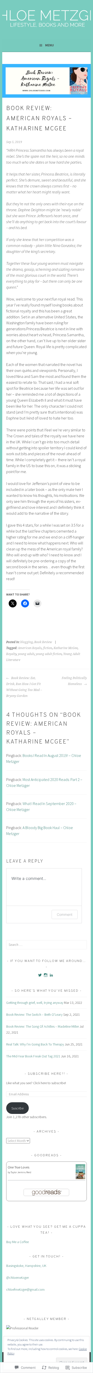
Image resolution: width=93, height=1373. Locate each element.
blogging (26, 642)
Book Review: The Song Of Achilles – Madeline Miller (42, 1026)
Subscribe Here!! (47, 1074)
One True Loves (18, 1167)
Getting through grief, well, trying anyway (34, 1002)
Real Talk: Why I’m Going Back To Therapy (35, 1044)
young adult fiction (49, 654)
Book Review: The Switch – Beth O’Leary (34, 1014)
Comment (64, 914)
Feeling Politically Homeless (74, 681)
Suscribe (17, 1108)
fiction (47, 648)
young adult (26, 654)
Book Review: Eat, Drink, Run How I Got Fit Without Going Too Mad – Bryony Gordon (24, 687)
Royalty (11, 654)
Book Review (43, 642)
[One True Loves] (80, 1178)
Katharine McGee (66, 648)
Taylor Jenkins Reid (21, 1172)
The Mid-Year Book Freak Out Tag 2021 (33, 1056)
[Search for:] (46, 944)
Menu (49, 45)
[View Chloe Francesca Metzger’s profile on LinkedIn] (51, 975)
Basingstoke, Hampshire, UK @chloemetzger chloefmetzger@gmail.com (26, 1277)
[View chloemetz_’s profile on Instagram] (46, 975)
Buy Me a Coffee (17, 1242)
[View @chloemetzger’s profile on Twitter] (40, 975)
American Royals (30, 648)
